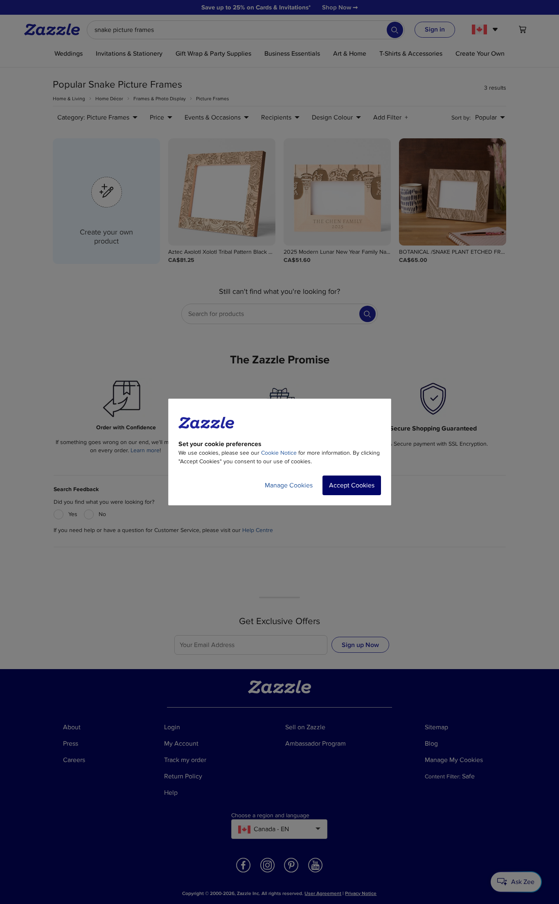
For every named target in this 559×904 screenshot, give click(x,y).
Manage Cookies (289, 485)
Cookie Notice (279, 452)
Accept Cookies (351, 485)
